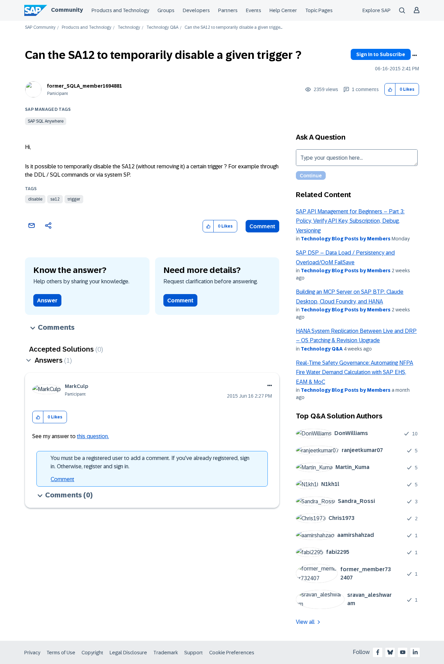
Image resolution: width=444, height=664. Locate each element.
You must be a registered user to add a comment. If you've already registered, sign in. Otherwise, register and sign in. (150, 462)
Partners (228, 10)
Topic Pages (319, 10)
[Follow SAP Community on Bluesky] (390, 652)
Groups (165, 10)
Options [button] (414, 55)
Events (253, 10)
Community (67, 10)
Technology (129, 27)
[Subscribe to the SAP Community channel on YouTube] (402, 652)
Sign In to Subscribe (380, 54)
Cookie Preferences (231, 652)
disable (35, 199)
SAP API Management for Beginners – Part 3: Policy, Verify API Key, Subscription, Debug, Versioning (350, 221)
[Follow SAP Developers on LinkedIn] (415, 652)
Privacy (32, 652)
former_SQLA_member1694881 (84, 86)
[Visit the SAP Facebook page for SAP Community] (378, 652)
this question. (93, 436)
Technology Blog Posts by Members (346, 238)
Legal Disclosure (128, 652)
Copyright (92, 652)
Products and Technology (120, 10)
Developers (196, 10)
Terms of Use (60, 652)
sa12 (55, 199)
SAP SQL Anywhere (45, 121)
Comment (262, 226)
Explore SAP (376, 10)
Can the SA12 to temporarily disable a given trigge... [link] (233, 27)
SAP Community (40, 27)
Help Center (283, 10)
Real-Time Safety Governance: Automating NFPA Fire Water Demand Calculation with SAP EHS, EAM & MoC (354, 372)
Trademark (165, 652)
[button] (390, 89)
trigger (74, 199)
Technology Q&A (162, 27)
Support (193, 652)
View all (305, 622)
